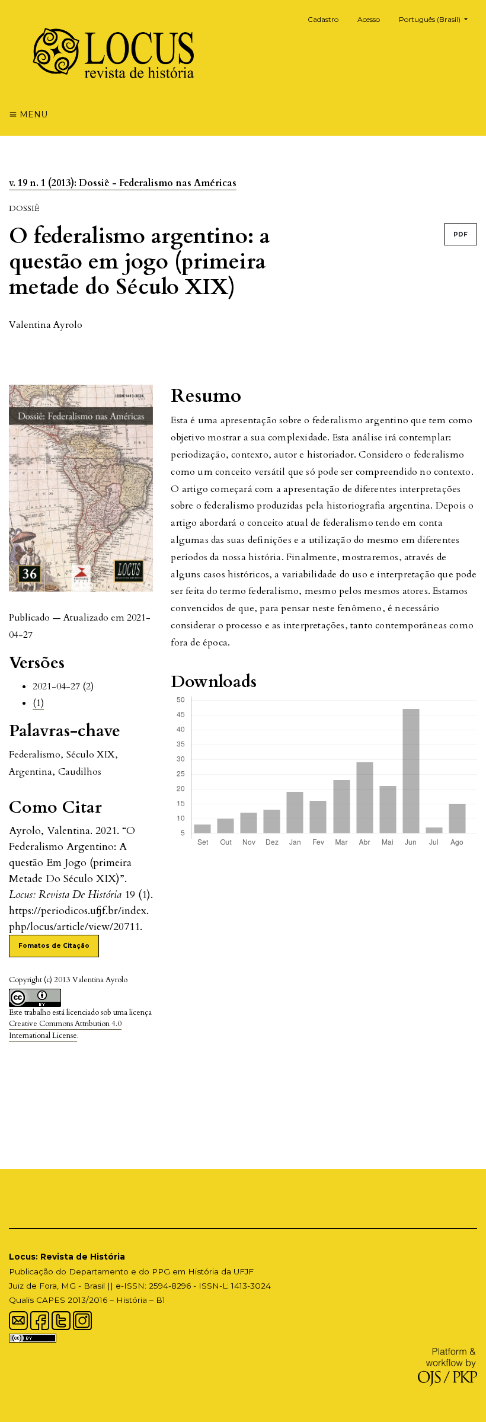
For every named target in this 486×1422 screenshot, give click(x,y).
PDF (460, 234)
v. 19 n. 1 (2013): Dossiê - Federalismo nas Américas (122, 183)
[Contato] (18, 1319)
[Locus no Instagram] (82, 1319)
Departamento (99, 1271)
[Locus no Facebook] (39, 1319)
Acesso (368, 19)
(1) (38, 703)
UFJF (244, 1271)
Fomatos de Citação (53, 946)
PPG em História (185, 1271)
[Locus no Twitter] (61, 1319)
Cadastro (323, 19)
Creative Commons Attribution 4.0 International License (65, 1029)
